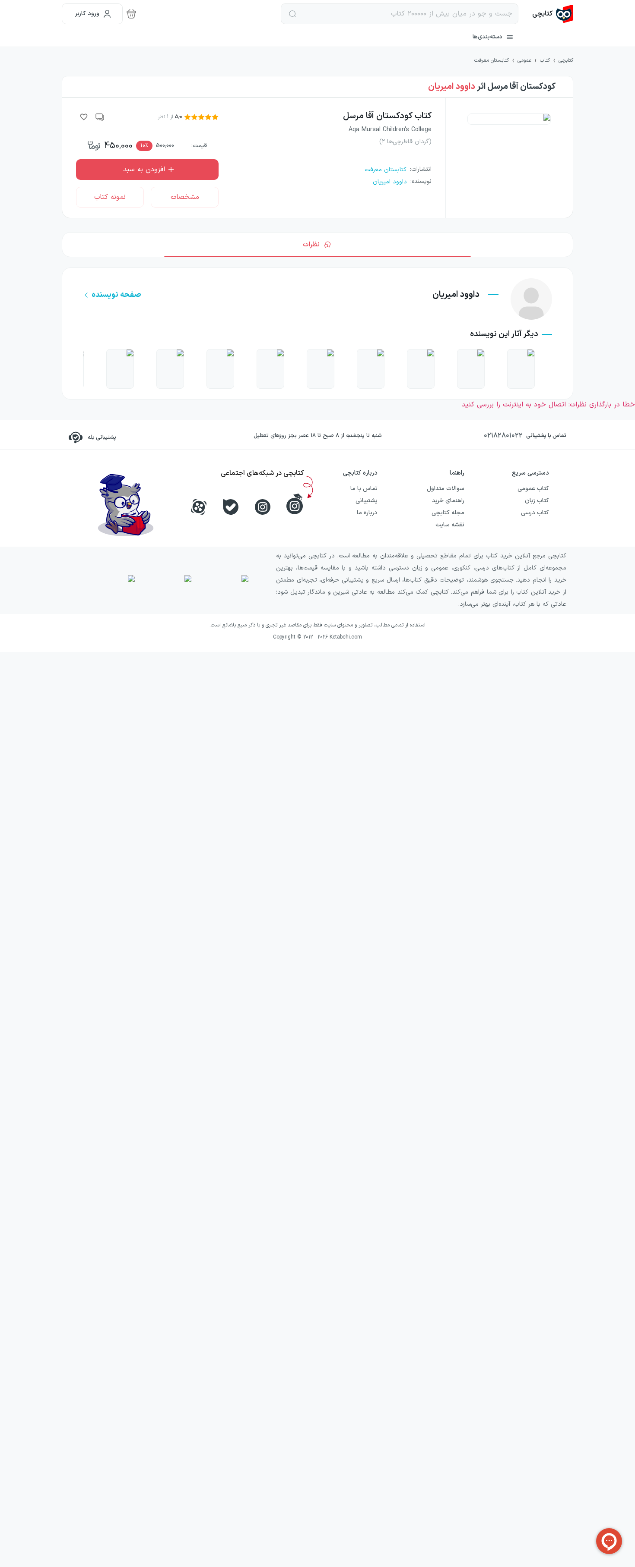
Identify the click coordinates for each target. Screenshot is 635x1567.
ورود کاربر (87, 13)
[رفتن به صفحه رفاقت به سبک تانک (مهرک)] (471, 369)
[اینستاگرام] (262, 507)
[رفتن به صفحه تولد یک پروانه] (370, 369)
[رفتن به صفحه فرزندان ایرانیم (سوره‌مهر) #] (421, 369)
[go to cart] (131, 13)
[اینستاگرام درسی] (294, 504)
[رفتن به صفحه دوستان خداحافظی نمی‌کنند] (170, 369)
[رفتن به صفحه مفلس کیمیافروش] (120, 369)
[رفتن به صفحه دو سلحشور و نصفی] (270, 369)
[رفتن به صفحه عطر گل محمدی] (220, 369)
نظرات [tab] (311, 244)
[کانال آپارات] (198, 507)
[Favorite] (84, 117)
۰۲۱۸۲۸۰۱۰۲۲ (503, 436)
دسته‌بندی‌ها (487, 37)
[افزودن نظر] (100, 117)
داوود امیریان (451, 86)
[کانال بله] (230, 507)
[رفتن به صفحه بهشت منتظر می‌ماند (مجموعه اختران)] (320, 369)
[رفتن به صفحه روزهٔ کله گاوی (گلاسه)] (521, 369)
